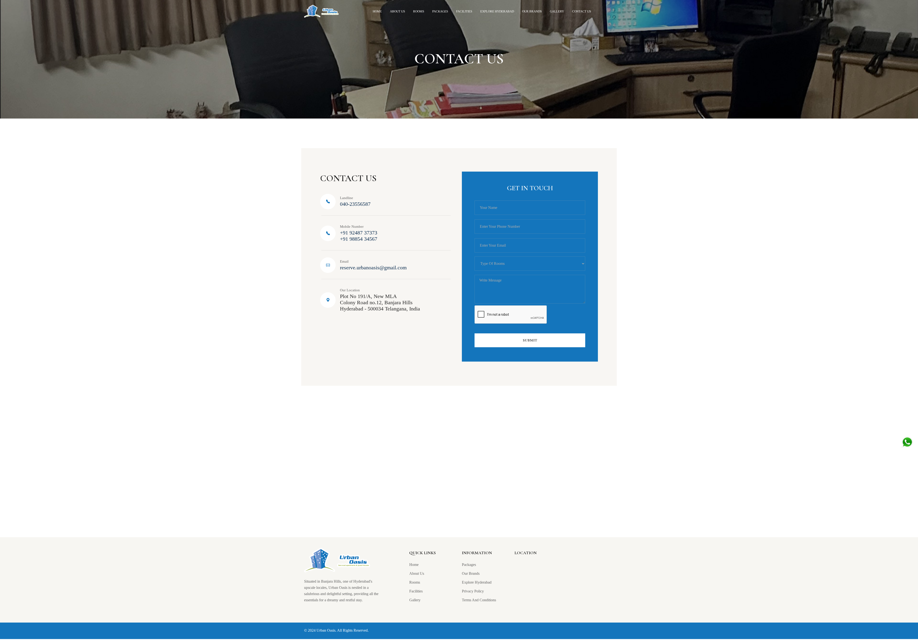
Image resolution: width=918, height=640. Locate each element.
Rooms (418, 11)
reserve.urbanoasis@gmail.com (373, 268)
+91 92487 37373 (358, 233)
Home (377, 11)
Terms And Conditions (479, 600)
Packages (440, 11)
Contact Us (581, 11)
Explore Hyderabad (497, 11)
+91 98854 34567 (358, 239)
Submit (530, 340)
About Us (397, 11)
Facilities (464, 11)
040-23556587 (355, 204)
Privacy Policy (473, 591)
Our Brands (532, 11)
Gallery (557, 11)
